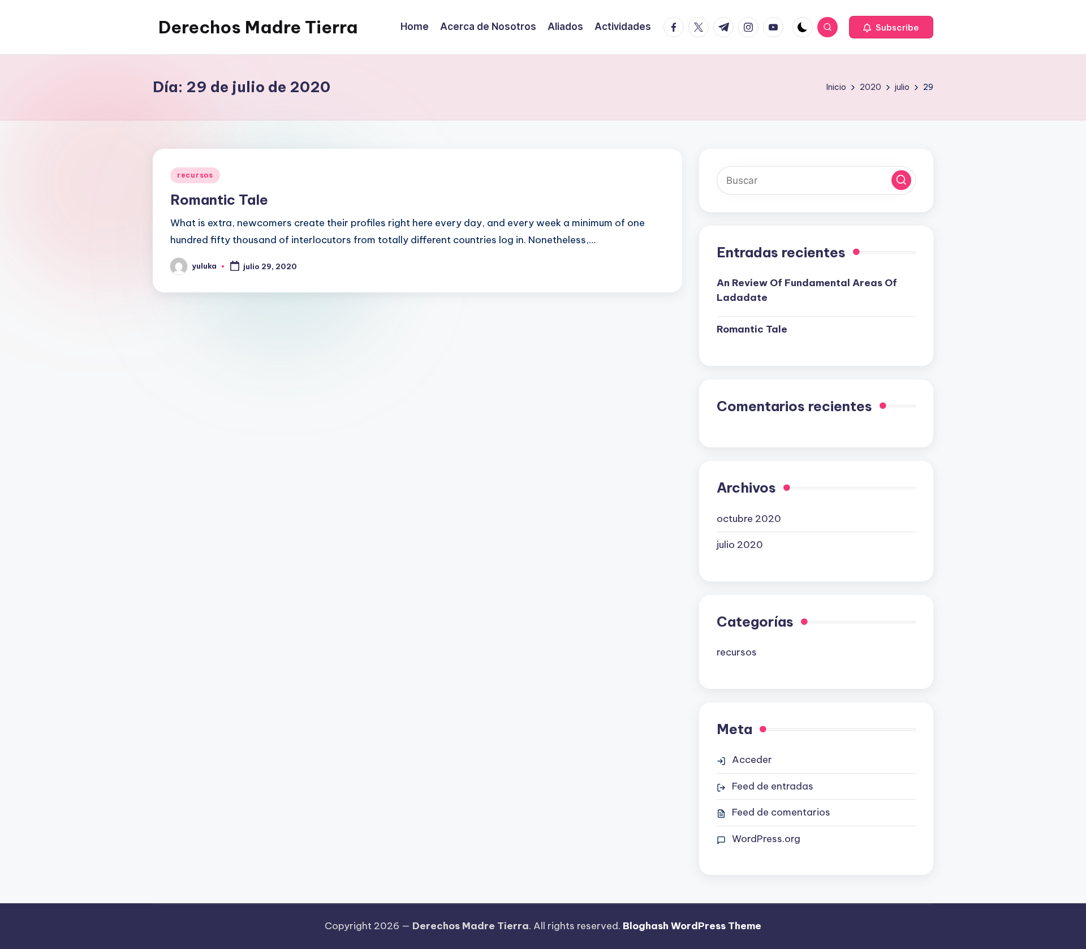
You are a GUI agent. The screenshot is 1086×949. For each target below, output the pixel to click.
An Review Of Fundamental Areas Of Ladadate (807, 290)
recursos (195, 175)
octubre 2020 (749, 518)
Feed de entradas (772, 786)
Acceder (752, 759)
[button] (891, 27)
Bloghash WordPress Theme (692, 926)
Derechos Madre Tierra (257, 27)
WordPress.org (766, 838)
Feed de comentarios (781, 812)
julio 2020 (740, 544)
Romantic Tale (219, 199)
